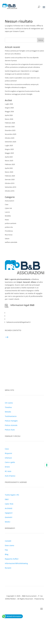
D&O (7, 499)
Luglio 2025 (9, 145)
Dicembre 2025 (10, 130)
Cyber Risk (9, 504)
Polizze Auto (10, 430)
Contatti (8, 541)
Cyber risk (8, 208)
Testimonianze (11, 416)
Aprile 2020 (9, 168)
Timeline (8, 407)
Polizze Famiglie (11, 421)
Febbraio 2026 (10, 123)
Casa (6, 204)
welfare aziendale (11, 242)
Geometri (8, 517)
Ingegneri (8, 513)
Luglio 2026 (9, 104)
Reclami (8, 568)
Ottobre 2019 (9, 183)
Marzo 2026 (9, 119)
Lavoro (7, 212)
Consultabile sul (18, 316)
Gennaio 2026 (10, 126)
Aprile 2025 (9, 157)
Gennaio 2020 (10, 179)
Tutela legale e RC (12, 495)
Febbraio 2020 (10, 176)
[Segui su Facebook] (11, 575)
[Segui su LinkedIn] (7, 575)
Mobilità (8, 216)
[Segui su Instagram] (16, 575)
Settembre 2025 (10, 142)
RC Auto (8, 471)
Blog (6, 554)
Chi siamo (9, 403)
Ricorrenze (8, 235)
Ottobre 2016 (9, 191)
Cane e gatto (10, 462)
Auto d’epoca (10, 476)
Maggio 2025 (9, 153)
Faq (6, 550)
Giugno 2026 (9, 108)
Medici (7, 522)
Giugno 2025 (9, 149)
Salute (7, 238)
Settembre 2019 (10, 187)
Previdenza (9, 231)
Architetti (8, 508)
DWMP (24, 602)
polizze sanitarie (10, 223)
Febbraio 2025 (10, 164)
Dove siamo (9, 545)
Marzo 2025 (9, 160)
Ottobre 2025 (9, 138)
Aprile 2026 (9, 115)
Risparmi (8, 453)
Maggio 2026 (9, 111)
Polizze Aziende (11, 425)
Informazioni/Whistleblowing (16, 563)
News (7, 220)
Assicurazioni (9, 201)
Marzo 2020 (9, 172)
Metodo (8, 412)
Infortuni (8, 458)
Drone (7, 467)
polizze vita (9, 227)
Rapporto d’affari (11, 559)
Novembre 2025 (10, 134)
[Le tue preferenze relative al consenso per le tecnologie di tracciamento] (46, 465)
